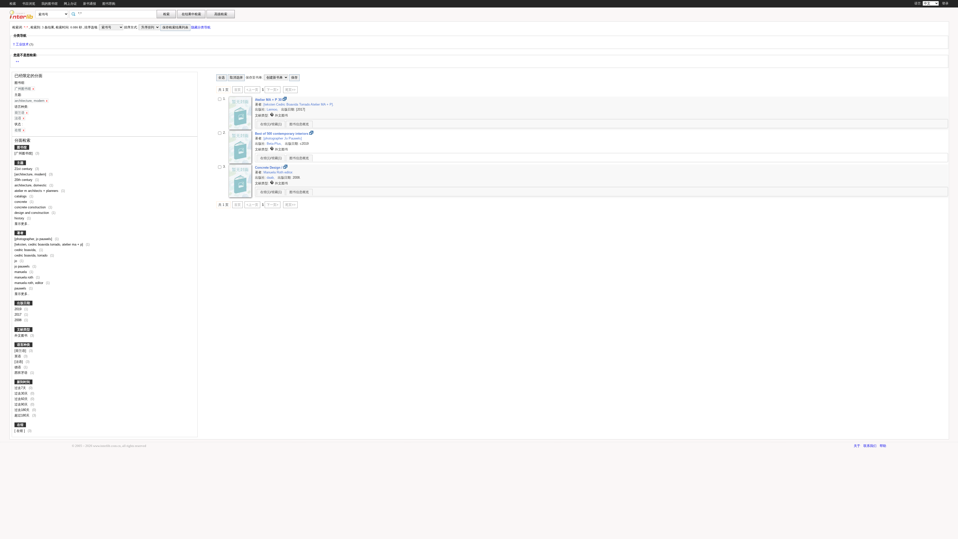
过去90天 (21, 404)
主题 (20, 163)
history (19, 218)
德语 (18, 367)
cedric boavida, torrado (31, 255)
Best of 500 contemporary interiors (282, 133)
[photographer (273, 138)
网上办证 (70, 3)
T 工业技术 (21, 44)
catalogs (21, 196)
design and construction (32, 213)
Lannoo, (273, 109)
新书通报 (89, 3)
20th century (23, 180)
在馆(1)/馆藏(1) (271, 124)
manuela (21, 272)
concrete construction (30, 207)
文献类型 (23, 329)
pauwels (20, 288)
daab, (271, 177)
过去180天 (22, 410)
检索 (12, 3)
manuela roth (24, 277)
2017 (18, 314)
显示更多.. (21, 224)
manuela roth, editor (29, 283)
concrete (21, 202)
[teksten (269, 104)
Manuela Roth (273, 172)
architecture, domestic (31, 185)
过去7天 (20, 388)
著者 (20, 233)
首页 (237, 90)
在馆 (20, 425)
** (17, 62)
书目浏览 (28, 3)
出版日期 (23, 303)
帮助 (883, 446)
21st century (23, 169)
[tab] (271, 124)
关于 (857, 446)
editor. (288, 172)
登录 (945, 3)
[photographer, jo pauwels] (33, 239)
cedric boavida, (25, 250)
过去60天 (21, 399)
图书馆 (22, 147)
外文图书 (21, 335)
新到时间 (23, 382)
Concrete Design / (269, 167)
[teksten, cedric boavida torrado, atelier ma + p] (49, 244)
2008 (18, 320)
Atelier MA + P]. (322, 104)
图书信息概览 (299, 124)
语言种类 (23, 345)
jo (16, 261)
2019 (18, 309)
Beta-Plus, (275, 143)
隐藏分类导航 (201, 27)
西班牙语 (21, 373)
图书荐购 (108, 3)
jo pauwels (22, 266)
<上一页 (252, 90)
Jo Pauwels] (293, 138)
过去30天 (21, 393)
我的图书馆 (49, 3)
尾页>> (290, 90)
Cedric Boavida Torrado (293, 104)
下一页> (272, 90)
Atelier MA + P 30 (269, 100)
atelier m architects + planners (36, 191)
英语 (18, 356)
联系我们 (869, 446)
